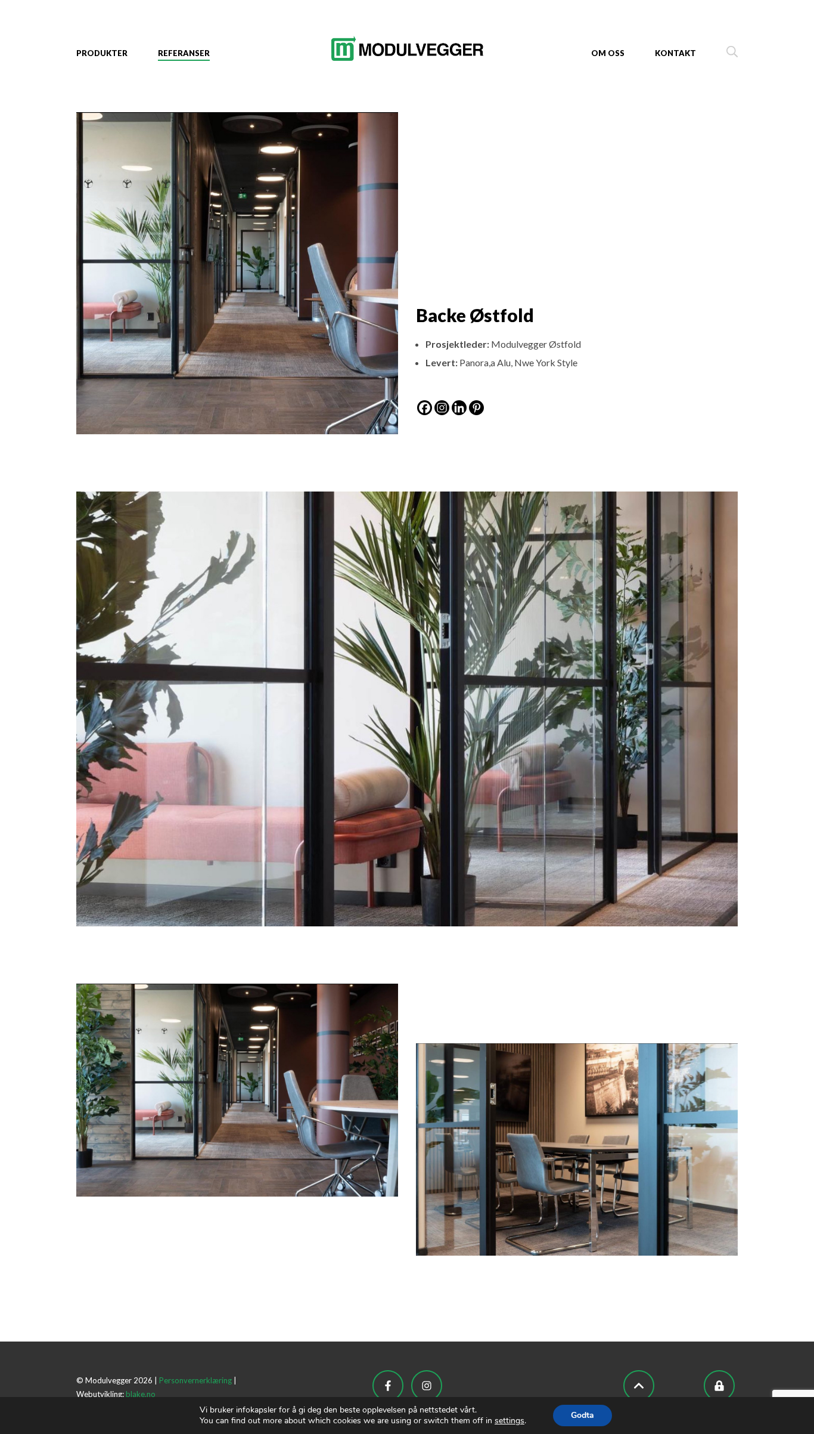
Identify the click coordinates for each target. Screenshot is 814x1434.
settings (509, 1421)
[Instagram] (441, 407)
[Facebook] (424, 407)
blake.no (141, 1394)
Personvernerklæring (195, 1380)
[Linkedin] (459, 407)
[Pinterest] (476, 407)
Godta (582, 1415)
